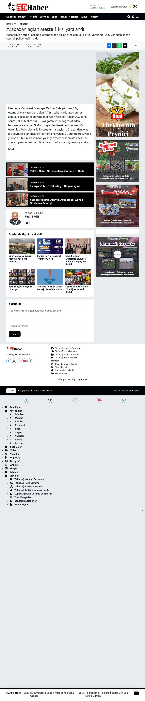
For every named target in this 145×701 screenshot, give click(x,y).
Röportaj (15, 457)
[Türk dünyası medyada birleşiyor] (22, 276)
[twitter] (50, 400)
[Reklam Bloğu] (117, 94)
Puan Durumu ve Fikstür (66, 364)
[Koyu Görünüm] (133, 17)
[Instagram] (19, 360)
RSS (12, 390)
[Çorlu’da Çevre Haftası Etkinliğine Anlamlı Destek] (78, 276)
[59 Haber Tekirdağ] (34, 7)
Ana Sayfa (15, 407)
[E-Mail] (27, 223)
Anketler (14, 464)
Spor (54, 16)
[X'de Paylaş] (114, 45)
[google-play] (79, 379)
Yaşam (63, 16)
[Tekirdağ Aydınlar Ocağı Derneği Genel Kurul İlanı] (50, 276)
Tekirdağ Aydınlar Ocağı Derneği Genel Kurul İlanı (49, 288)
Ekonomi (44, 16)
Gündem (11, 16)
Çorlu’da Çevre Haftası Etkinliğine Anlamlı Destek (76, 289)
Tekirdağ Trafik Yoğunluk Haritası (32, 490)
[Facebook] (8, 360)
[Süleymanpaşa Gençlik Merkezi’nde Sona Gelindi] (22, 246)
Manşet (22, 16)
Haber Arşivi (61, 373)
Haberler (11, 24)
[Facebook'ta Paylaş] (109, 45)
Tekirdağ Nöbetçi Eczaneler (68, 348)
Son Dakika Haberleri (65, 370)
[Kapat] (143, 510)
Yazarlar (73, 16)
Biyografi (15, 461)
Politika (33, 16)
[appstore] (65, 379)
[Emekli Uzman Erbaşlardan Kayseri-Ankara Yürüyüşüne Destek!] (78, 246)
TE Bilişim (134, 390)
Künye (83, 16)
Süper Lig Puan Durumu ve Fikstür (33, 493)
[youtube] (99, 400)
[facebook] (26, 400)
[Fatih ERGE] (15, 218)
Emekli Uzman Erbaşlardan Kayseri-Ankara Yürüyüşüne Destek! (76, 260)
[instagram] (74, 400)
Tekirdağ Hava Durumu (66, 351)
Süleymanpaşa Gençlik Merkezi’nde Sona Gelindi (20, 259)
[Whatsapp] (29, 360)
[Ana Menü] (137, 17)
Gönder (15, 334)
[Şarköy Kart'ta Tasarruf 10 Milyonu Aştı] (50, 246)
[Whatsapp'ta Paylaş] (119, 45)
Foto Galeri (16, 446)
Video (13, 450)
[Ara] (129, 17)
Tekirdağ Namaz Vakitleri (67, 354)
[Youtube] (24, 360)
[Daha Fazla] (125, 45)
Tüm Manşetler (62, 367)
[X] (14, 360)
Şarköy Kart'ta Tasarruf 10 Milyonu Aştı (49, 257)
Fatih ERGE (32, 216)
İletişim (94, 16)
